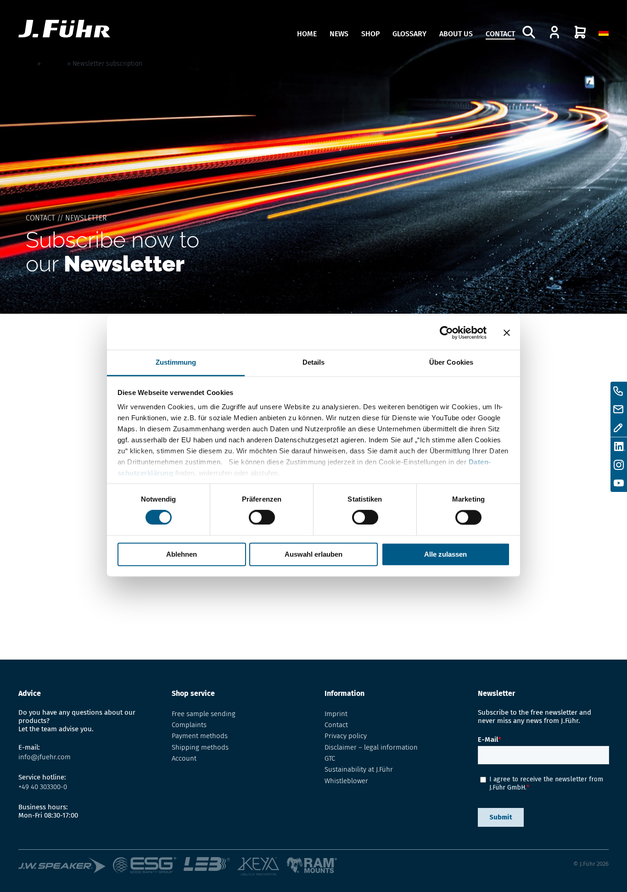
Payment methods (200, 736)
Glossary (409, 33)
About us (456, 33)
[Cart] (580, 32)
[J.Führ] (64, 30)
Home (307, 33)
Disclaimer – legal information (371, 747)
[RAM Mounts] (311, 867)
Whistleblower (346, 781)
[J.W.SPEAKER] (65, 867)
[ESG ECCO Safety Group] (148, 867)
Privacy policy (346, 736)
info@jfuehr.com (44, 757)
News (339, 33)
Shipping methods (200, 747)
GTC (330, 758)
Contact (500, 33)
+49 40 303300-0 (42, 787)
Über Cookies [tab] (451, 362)
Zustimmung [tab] (176, 362)
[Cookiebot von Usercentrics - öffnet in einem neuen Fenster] (446, 332)
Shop (370, 33)
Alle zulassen (445, 554)
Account (184, 758)
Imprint (336, 714)
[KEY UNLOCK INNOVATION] (261, 867)
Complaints (189, 725)
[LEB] (210, 867)
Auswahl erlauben (313, 554)
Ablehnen (181, 554)
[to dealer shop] (554, 32)
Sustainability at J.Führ (359, 769)
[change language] (604, 32)
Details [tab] (313, 362)
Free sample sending (203, 714)
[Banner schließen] (507, 332)
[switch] (262, 517)
